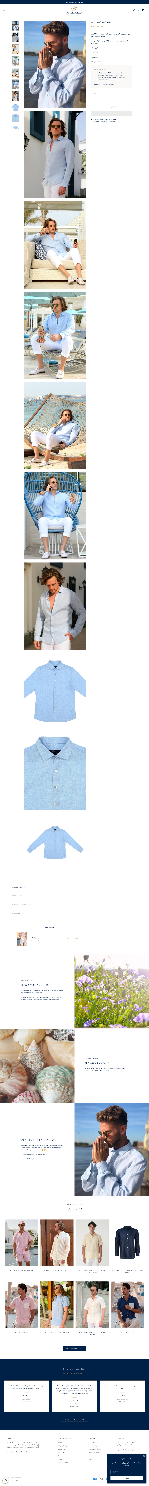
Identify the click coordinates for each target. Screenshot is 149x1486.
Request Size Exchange (64, 1456)
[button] (111, 113)
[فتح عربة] (143, 10)
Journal (91, 1459)
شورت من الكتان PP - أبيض (39, 937)
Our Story (92, 1442)
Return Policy (62, 1449)
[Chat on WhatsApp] (5, 1481)
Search (60, 1459)
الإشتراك (127, 1478)
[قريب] (144, 1456)
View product (72, 939)
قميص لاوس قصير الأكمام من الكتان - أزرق (22, 1270)
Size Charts (61, 1452)
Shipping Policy (62, 1446)
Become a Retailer (94, 1456)
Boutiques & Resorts (95, 1449)
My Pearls (61, 1442)
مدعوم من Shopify (13, 1480)
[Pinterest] (16, 1451)
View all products (74, 1348)
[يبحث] (139, 10)
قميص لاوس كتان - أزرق (21, 1332)
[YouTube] (21, 1451)
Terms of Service (63, 1462)
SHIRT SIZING (17, 914)
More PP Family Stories (74, 1419)
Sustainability (93, 1446)
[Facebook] (7, 1451)
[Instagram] (12, 1451)
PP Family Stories (94, 1452)
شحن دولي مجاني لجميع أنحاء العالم (74, 2)
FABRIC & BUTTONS (20, 887)
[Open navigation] (4, 10)
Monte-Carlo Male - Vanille (56, 1270)
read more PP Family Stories (29, 1159)
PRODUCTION (17, 896)
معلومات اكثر (96, 129)
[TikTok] (26, 1451)
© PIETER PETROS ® (15, 1478)
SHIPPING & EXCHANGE (21, 905)
